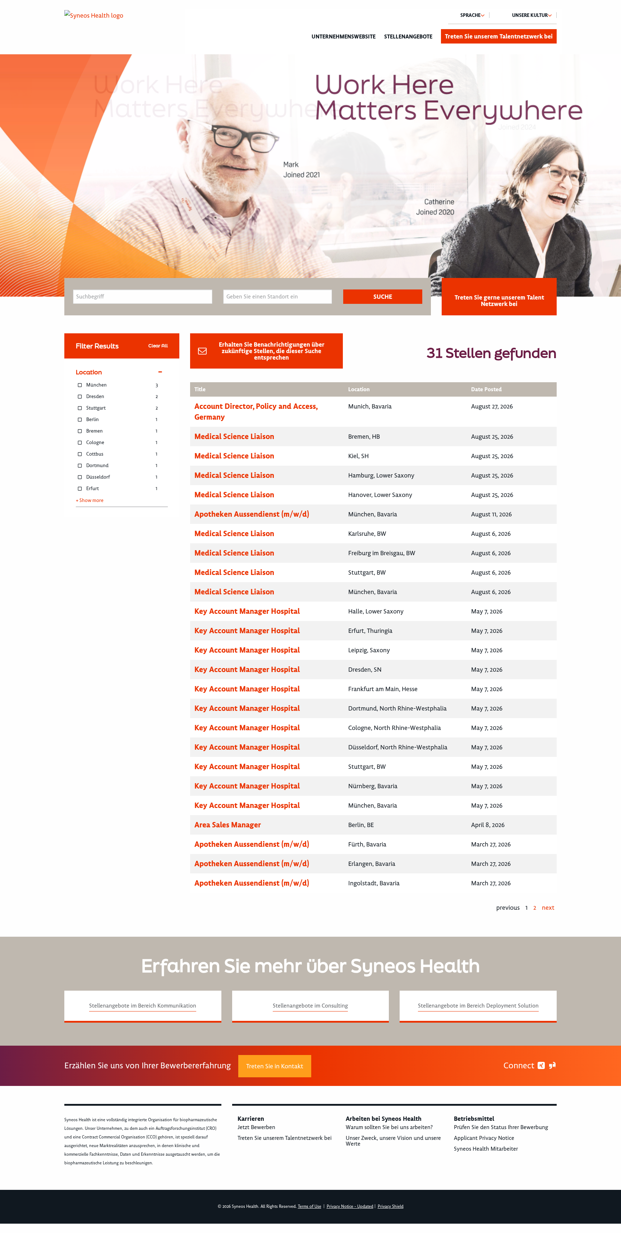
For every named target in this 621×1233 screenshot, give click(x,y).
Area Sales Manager (227, 825)
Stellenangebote (408, 36)
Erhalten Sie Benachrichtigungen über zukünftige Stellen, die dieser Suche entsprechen (272, 351)
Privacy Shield (391, 1206)
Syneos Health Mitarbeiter (486, 1149)
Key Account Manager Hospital (247, 611)
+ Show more (90, 500)
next (548, 908)
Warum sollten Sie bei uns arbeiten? (389, 1127)
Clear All (158, 346)
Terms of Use (309, 1206)
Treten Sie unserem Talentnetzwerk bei (499, 36)
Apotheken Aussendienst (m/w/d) (251, 514)
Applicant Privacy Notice (484, 1138)
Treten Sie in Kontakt (274, 1066)
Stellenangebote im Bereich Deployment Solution (478, 1005)
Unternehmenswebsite (344, 36)
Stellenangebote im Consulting (310, 1005)
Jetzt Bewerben (256, 1127)
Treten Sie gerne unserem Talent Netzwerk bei (499, 300)
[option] (310, 175)
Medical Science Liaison (234, 436)
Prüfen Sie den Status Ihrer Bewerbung (501, 1127)
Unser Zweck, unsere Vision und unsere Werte (393, 1141)
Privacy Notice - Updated (350, 1206)
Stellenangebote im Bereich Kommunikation (142, 1005)
